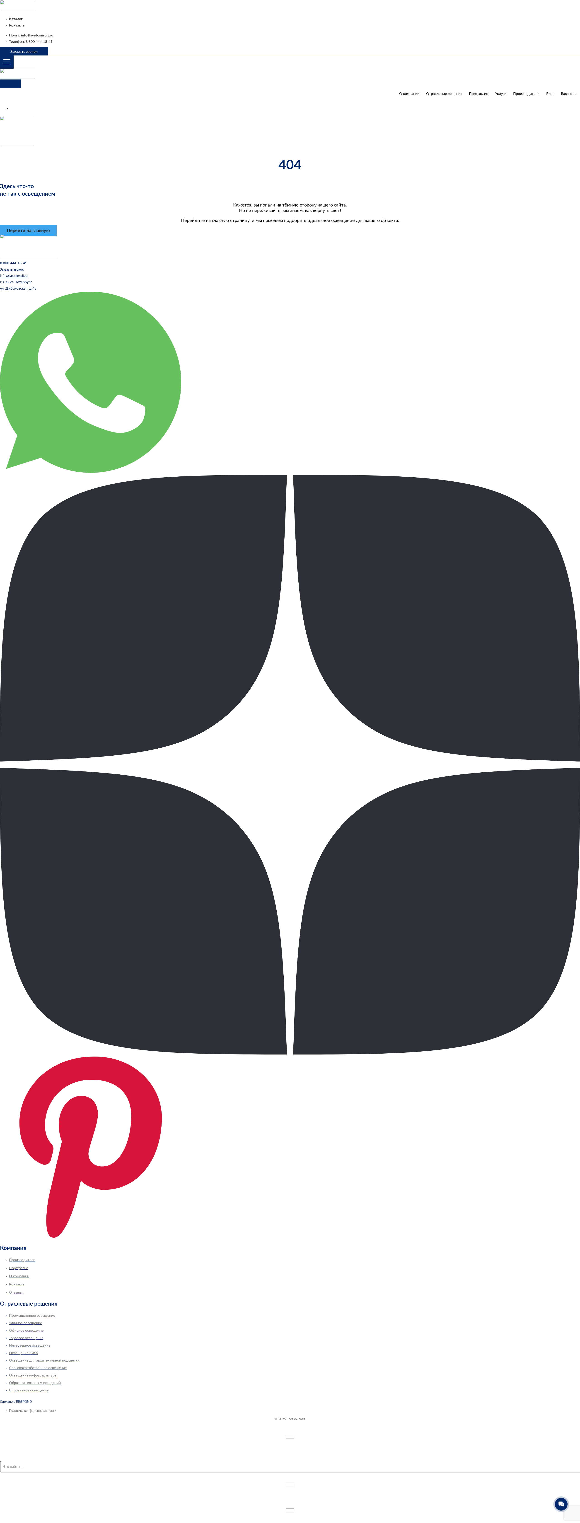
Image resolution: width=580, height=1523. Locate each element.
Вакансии (569, 94)
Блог (550, 94)
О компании (409, 94)
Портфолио (478, 94)
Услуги (500, 94)
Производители (526, 94)
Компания (13, 1248)
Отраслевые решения (444, 94)
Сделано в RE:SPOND (16, 1401)
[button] (16, 282)
